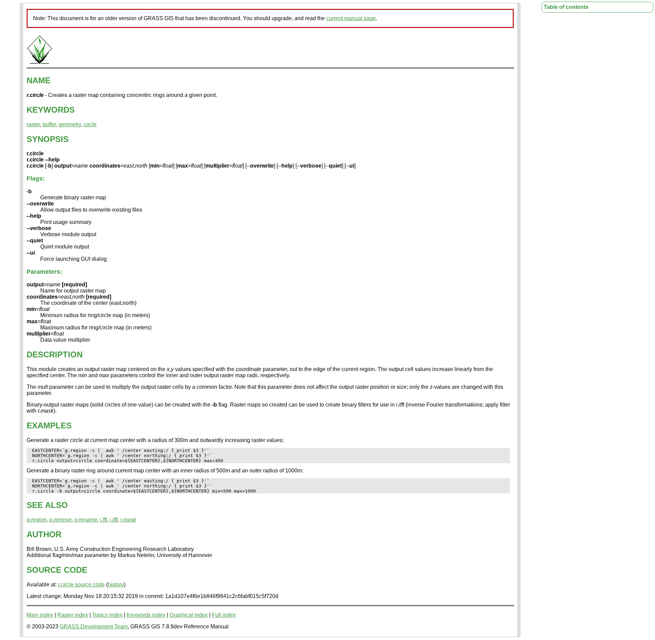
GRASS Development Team (94, 626)
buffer (49, 124)
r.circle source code (81, 584)
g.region (36, 520)
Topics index (107, 615)
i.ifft (114, 520)
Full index (224, 615)
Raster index (72, 615)
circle (90, 124)
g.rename (85, 520)
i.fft (103, 520)
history (116, 584)
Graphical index (189, 615)
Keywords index (146, 615)
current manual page (351, 18)
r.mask (128, 520)
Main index (40, 615)
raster (33, 124)
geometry (70, 124)
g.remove (60, 520)
